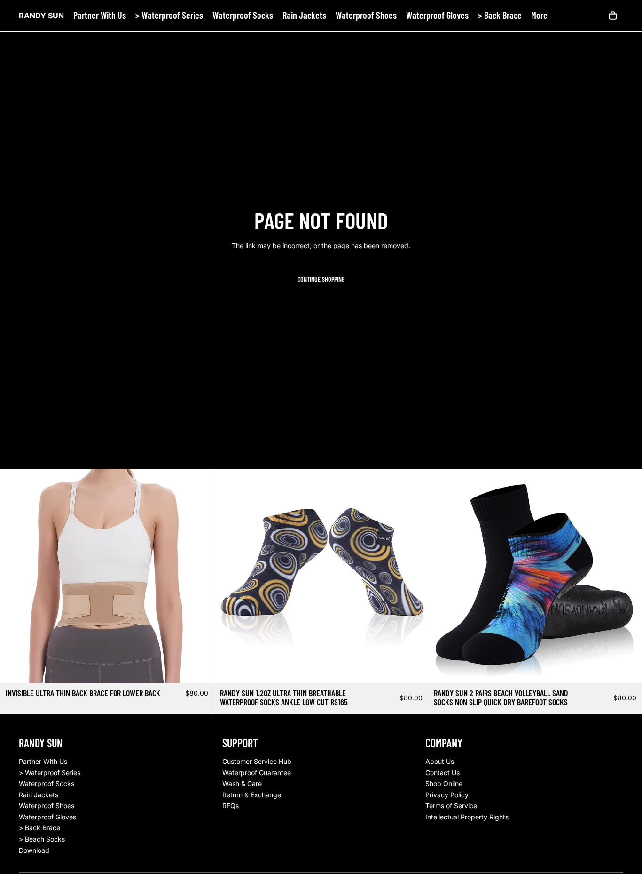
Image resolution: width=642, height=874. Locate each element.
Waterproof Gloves (47, 817)
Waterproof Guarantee (256, 773)
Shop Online (443, 783)
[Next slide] (200, 575)
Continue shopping (321, 279)
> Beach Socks (42, 839)
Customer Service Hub (256, 761)
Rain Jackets (38, 795)
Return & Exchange (251, 795)
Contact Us (442, 773)
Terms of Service (451, 806)
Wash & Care (242, 783)
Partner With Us (43, 761)
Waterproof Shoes (46, 806)
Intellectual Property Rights (467, 817)
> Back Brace (39, 828)
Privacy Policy (447, 795)
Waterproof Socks (46, 783)
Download (34, 850)
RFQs (230, 806)
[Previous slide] (14, 575)
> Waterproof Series (49, 773)
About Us (439, 761)
